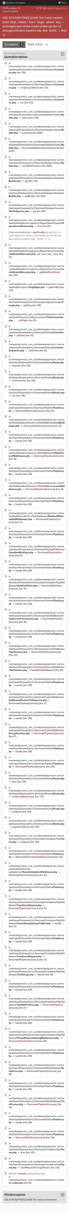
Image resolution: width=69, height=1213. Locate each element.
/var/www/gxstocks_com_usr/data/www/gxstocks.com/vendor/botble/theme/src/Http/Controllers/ (36, 317)
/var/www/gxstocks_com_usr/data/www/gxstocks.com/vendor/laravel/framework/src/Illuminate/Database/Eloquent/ (36, 178)
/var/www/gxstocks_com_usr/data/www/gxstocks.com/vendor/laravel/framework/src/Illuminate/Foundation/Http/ (37, 839)
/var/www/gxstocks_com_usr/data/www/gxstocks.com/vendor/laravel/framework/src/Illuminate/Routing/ (36, 332)
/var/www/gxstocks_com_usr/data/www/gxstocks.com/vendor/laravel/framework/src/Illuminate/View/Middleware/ (36, 615)
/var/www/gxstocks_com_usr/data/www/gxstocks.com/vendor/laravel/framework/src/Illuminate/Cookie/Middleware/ (36, 697)
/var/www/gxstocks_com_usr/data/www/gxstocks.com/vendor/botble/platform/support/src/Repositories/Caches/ (36, 251)
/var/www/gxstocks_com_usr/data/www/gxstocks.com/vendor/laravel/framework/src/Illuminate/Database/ (36, 69)
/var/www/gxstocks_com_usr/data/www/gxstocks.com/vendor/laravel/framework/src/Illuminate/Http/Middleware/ (36, 1068)
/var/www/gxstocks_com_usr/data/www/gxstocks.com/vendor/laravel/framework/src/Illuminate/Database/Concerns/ (36, 208)
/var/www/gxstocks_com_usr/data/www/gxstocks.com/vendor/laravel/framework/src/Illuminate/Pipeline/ (36, 407)
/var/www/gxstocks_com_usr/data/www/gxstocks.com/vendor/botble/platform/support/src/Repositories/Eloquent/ (36, 223)
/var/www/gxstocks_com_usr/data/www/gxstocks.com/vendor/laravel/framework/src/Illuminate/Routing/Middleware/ (37, 549)
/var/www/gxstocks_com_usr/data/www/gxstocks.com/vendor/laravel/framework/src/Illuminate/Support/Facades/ (36, 302)
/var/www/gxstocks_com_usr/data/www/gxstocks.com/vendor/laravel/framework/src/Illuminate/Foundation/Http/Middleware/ (37, 582)
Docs (63, 3)
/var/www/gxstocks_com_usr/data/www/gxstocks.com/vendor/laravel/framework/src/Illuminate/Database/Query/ (36, 114)
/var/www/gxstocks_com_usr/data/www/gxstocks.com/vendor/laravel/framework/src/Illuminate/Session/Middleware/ (36, 649)
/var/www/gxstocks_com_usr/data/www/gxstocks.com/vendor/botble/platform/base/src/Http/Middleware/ (37, 422)
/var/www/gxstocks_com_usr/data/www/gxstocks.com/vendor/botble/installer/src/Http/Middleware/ (36, 516)
